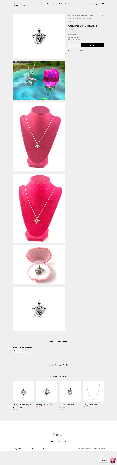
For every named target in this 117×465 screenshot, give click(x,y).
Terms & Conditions (32, 449)
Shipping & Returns (17, 449)
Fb (68, 50)
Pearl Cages (58, 365)
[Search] (68, 4)
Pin (81, 50)
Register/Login (93, 4)
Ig (65, 441)
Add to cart (93, 45)
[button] (112, 460)
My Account (62, 4)
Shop (48, 4)
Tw (75, 50)
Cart (54, 4)
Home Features (83, 15)
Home (42, 4)
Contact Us (44, 449)
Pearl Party (66, 365)
